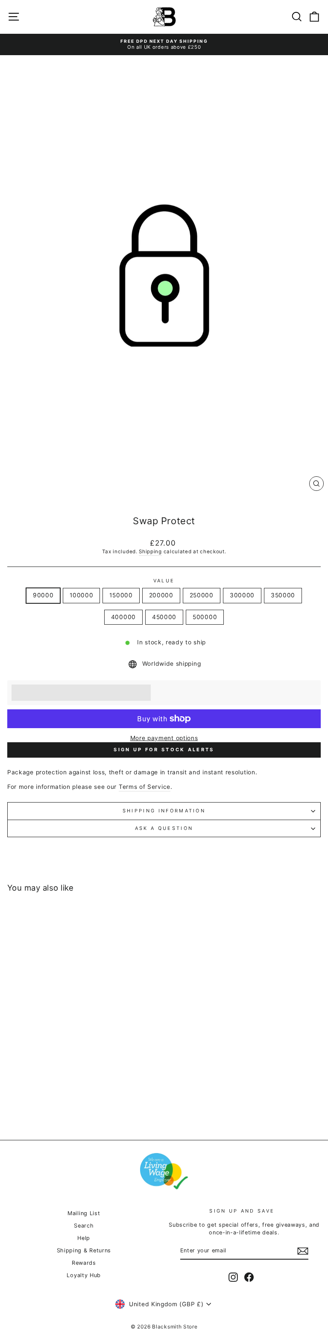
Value (164, 581)
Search (84, 1225)
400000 (123, 617)
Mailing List (83, 1213)
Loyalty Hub (84, 1275)
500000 (205, 617)
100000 (81, 595)
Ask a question (164, 828)
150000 (120, 595)
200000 (161, 595)
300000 (242, 595)
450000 (164, 617)
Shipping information (164, 811)
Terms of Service (144, 786)
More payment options (164, 738)
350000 (283, 595)
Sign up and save (242, 1211)
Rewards (84, 1263)
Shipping (150, 552)
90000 (43, 595)
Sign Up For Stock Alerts (164, 750)
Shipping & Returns (84, 1250)
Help (83, 1238)
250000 (202, 595)
